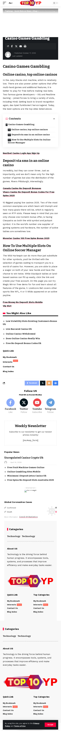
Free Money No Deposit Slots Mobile (23, 302)
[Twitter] (24, 406)
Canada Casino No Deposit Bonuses (22, 188)
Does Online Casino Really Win (23, 338)
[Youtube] (37, 406)
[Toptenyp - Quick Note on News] (30, 3)
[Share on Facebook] (12, 46)
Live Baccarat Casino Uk (19, 329)
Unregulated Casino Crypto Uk (23, 457)
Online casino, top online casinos (29, 129)
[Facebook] (10, 406)
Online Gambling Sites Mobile (23, 471)
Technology (13, 536)
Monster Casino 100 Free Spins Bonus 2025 (26, 238)
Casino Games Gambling (21, 124)
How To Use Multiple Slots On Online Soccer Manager (29, 141)
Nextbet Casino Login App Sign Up (21, 153)
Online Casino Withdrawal (20, 334)
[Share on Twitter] (16, 46)
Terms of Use (19, 726)
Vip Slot (7, 306)
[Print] (25, 46)
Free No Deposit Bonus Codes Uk (23, 343)
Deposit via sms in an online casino (31, 134)
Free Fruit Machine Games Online (25, 467)
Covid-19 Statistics (28, 517)
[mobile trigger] (5, 3)
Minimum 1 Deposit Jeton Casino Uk (26, 475)
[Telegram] (50, 406)
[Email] (21, 46)
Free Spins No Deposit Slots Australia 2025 (30, 480)
